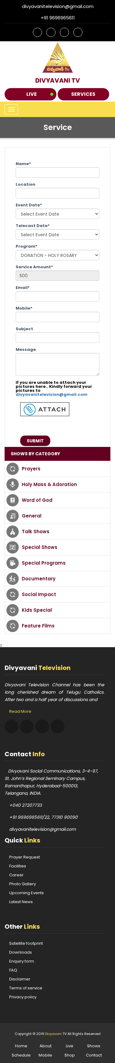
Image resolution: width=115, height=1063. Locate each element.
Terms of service (25, 988)
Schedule (21, 1055)
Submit (35, 441)
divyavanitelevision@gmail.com (51, 394)
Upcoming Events (26, 893)
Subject (24, 329)
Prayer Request (24, 857)
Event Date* (29, 205)
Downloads (20, 952)
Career (16, 875)
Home (21, 1046)
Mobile (45, 1055)
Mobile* (24, 308)
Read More (20, 711)
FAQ (13, 970)
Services (83, 94)
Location (25, 184)
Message (26, 349)
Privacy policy (22, 997)
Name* (23, 164)
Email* (23, 288)
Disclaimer (19, 979)
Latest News (21, 902)
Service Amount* (34, 267)
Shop (69, 1055)
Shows (93, 1046)
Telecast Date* (33, 226)
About (46, 1046)
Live (31, 94)
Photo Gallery (22, 884)
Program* (26, 246)
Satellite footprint (26, 943)
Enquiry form (21, 961)
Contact (94, 1055)
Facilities (17, 866)
